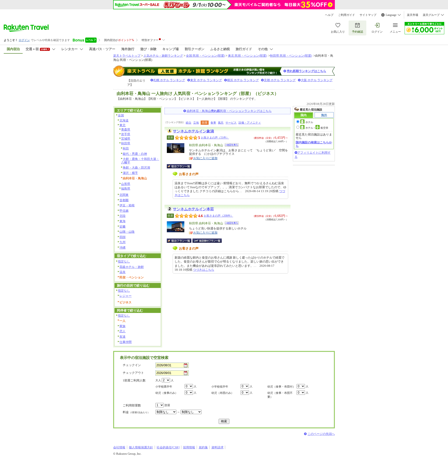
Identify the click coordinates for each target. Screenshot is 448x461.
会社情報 (119, 447)
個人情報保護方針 (141, 447)
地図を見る (232, 145)
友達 (122, 336)
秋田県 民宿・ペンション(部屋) (291, 55)
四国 (122, 237)
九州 (122, 242)
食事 (213, 122)
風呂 (221, 122)
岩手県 (125, 134)
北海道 (124, 120)
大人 (158, 380)
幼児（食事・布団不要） (280, 395)
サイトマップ (368, 15)
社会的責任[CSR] (168, 447)
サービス (231, 122)
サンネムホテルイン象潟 (193, 131)
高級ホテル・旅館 (131, 267)
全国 (121, 115)
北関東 (124, 195)
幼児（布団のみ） (222, 393)
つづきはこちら (203, 269)
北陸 (122, 216)
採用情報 (189, 447)
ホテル (309, 122)
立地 (196, 122)
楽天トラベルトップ (126, 55)
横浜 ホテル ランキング (243, 80)
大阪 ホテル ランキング (316, 80)
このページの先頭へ (321, 434)
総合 (188, 122)
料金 (136, 412)
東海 (122, 221)
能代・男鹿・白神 (135, 154)
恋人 (122, 331)
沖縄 (122, 247)
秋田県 (125, 143)
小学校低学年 (219, 386)
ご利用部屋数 (132, 405)
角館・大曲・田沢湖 (136, 167)
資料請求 (217, 447)
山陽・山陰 (127, 231)
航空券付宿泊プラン (207, 241)
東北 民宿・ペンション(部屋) (247, 55)
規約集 (203, 447)
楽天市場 (412, 15)
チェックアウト (133, 372)
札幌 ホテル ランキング (169, 80)
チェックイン (132, 365)
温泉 (122, 272)
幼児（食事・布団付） (281, 386)
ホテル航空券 (316, 127)
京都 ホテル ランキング (280, 80)
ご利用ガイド (346, 15)
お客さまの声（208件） (218, 215)
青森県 (125, 129)
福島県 (125, 188)
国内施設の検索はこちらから (314, 144)
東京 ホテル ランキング (206, 80)
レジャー (125, 296)
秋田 (126, 148)
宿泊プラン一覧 (181, 166)
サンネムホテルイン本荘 (193, 209)
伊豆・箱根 (127, 205)
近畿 (122, 226)
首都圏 (124, 200)
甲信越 (124, 210)
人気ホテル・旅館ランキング (163, 55)
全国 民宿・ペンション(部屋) (205, 55)
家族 (122, 326)
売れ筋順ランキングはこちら (306, 71)
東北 (122, 125)
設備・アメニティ (249, 122)
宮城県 (125, 138)
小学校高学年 (163, 386)
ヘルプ (329, 15)
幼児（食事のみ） (166, 393)
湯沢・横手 (130, 173)
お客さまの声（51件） (215, 137)
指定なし (124, 261)
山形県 (125, 184)
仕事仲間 (125, 342)
